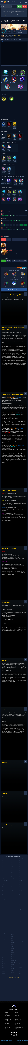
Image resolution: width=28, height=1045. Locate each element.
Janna (3, 957)
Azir (3, 884)
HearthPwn (17, 1022)
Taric (20, 899)
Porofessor (7, 1015)
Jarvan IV (4, 959)
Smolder (21, 880)
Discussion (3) (8, 39)
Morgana (13, 915)
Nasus (12, 921)
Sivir (20, 876)
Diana (3, 911)
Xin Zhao (21, 947)
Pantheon (13, 942)
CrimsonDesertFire (19, 1027)
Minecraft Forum (18, 1014)
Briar (3, 897)
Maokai (12, 903)
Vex (20, 927)
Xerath (20, 945)
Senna (20, 860)
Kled (12, 876)
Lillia (12, 887)
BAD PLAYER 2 (17, 35)
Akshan (4, 865)
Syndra (20, 891)
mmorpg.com (18, 1019)
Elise (3, 919)
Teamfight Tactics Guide (14, 977)
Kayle (12, 866)
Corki (3, 907)
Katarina (13, 865)
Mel (12, 907)
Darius (3, 909)
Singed (20, 872)
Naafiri (12, 917)
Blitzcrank (4, 891)
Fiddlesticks (4, 925)
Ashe (3, 879)
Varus (20, 919)
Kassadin (13, 862)
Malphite (13, 899)
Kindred (12, 875)
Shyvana (21, 870)
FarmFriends (7, 1024)
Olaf (12, 936)
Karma (12, 858)
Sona (20, 883)
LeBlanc (12, 880)
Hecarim (4, 945)
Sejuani (21, 858)
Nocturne (13, 931)
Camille (4, 901)
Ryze (12, 970)
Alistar (3, 866)
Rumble (12, 968)
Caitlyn (3, 899)
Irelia (3, 953)
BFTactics (7, 1028)
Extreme (11, 250)
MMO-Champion (18, 1018)
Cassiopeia (4, 903)
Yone (20, 951)
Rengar (12, 964)
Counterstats (7, 1016)
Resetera (7, 1023)
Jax (3, 961)
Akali (3, 862)
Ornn (12, 940)
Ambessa (4, 869)
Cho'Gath (4, 905)
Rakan (12, 952)
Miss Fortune (13, 911)
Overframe (17, 1024)
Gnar (3, 937)
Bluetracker (17, 1020)
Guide (2, 39)
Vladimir (21, 935)
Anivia (3, 872)
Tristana (21, 905)
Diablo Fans (17, 1023)
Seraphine (21, 862)
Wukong (21, 941)
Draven (4, 915)
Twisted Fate (22, 911)
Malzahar (13, 901)
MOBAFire (7, 1012)
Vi (19, 929)
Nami (12, 919)
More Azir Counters (14, 289)
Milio (12, 909)
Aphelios (4, 876)
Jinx (3, 967)
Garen (3, 935)
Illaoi (3, 951)
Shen (20, 869)
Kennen (12, 870)
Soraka (20, 884)
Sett (20, 865)
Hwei (3, 949)
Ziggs (20, 967)
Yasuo (20, 949)
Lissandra (13, 889)
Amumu (4, 870)
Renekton (13, 962)
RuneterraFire (8, 1019)
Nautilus (12, 923)
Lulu (12, 895)
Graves (3, 941)
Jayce (3, 963)
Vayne (20, 921)
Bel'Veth (4, 889)
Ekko (3, 917)
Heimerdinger (5, 947)
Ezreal (3, 923)
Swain (20, 887)
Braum (3, 895)
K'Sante (4, 969)
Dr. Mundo (4, 913)
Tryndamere (22, 909)
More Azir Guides (17, 39)
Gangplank (4, 933)
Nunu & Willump (12, 933)
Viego (20, 931)
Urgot (20, 917)
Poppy (12, 944)
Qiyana (12, 948)
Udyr (20, 915)
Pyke (12, 946)
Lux (11, 897)
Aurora (3, 883)
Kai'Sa (3, 971)
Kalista (3, 973)
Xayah (20, 943)
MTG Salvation (18, 1012)
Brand (3, 893)
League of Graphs (9, 1014)
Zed (20, 963)
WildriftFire (7, 1018)
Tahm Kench (22, 893)
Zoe (20, 971)
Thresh (20, 903)
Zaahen (21, 959)
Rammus (13, 954)
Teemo (20, 901)
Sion (20, 875)
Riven (12, 966)
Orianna (12, 938)
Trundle (21, 907)
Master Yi (13, 905)
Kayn (12, 869)
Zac (20, 961)
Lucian (12, 893)
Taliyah (21, 895)
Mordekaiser (13, 913)
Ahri (3, 860)
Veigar (20, 923)
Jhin (3, 965)
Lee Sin (12, 883)
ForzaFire (7, 1026)
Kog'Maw (13, 879)
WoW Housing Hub (19, 1016)
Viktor (20, 933)
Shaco (20, 866)
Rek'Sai (12, 956)
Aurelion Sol (5, 880)
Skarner (21, 879)
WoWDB (17, 1015)
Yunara (21, 955)
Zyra (20, 973)
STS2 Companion (19, 1026)
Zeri (20, 965)
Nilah (12, 929)
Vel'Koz (21, 925)
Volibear (21, 937)
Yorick (20, 953)
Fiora (3, 927)
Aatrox (3, 858)
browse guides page (6, 15)
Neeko (12, 925)
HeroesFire (7, 1027)
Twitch (20, 913)
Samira (12, 972)
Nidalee (12, 927)
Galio (3, 931)
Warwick (21, 939)
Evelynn (4, 921)
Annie (3, 875)
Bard (3, 887)
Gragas (4, 939)
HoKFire (16, 1028)
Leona (12, 884)
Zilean (20, 969)
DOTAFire (7, 1022)
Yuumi (20, 957)
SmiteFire (7, 1020)
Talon (20, 897)
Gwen (3, 943)
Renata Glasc (14, 960)
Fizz (3, 929)
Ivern (3, 955)
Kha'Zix (12, 872)
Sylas (20, 889)
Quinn (12, 950)
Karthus (12, 860)
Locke (12, 891)
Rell (11, 958)
